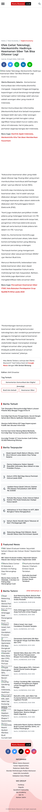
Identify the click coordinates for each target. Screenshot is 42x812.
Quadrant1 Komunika (21, 790)
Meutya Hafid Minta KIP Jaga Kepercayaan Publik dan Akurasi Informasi (18, 424)
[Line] (29, 64)
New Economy (13, 41)
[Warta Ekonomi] (21, 4)
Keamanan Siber (28, 390)
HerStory (21, 785)
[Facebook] (3, 64)
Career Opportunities (21, 766)
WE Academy (21, 792)
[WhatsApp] (16, 64)
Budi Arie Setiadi (9, 390)
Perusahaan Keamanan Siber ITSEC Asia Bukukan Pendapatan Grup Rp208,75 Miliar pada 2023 (19, 288)
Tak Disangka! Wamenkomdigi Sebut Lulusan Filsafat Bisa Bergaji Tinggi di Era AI (20, 409)
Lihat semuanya (32, 591)
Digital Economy (27, 41)
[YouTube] (27, 751)
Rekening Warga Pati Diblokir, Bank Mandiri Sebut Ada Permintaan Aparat (22, 533)
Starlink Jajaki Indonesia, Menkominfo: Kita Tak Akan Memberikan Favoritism (19, 137)
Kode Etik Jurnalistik (21, 773)
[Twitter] (10, 64)
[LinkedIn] (23, 64)
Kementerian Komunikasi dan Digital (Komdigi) (20, 382)
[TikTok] (21, 751)
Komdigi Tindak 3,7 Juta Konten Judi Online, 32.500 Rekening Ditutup (19, 439)
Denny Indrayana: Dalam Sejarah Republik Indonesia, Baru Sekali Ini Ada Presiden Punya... (23, 466)
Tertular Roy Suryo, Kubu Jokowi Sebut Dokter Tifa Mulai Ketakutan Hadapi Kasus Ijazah (23, 500)
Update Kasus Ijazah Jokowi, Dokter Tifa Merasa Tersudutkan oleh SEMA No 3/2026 (22, 489)
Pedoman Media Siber (21, 768)
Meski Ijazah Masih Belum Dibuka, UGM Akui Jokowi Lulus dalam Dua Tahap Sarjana (22, 455)
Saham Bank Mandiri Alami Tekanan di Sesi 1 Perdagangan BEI (22, 522)
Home (3, 41)
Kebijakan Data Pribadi (21, 776)
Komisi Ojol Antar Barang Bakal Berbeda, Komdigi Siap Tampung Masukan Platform (18, 432)
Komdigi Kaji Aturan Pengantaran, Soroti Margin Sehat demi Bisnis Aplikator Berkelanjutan (20, 417)
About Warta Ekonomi (21, 763)
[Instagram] (34, 751)
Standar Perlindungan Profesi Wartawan (21, 771)
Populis (21, 787)
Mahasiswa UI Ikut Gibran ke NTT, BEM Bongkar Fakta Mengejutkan (23, 511)
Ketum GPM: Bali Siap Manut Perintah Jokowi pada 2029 (22, 477)
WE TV (21, 795)
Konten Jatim (21, 797)
